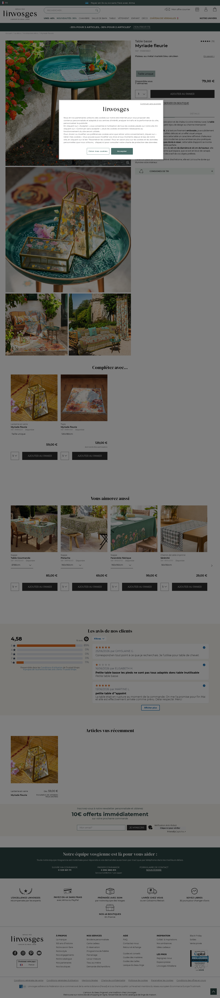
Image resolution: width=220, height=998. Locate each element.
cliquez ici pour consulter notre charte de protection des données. (126, 142)
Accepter (122, 151)
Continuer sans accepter (150, 104)
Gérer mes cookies (98, 151)
